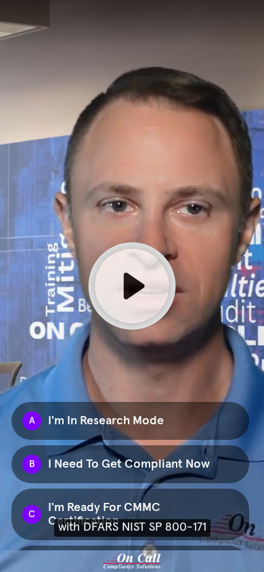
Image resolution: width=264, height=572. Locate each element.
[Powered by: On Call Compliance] (132, 561)
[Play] (132, 286)
